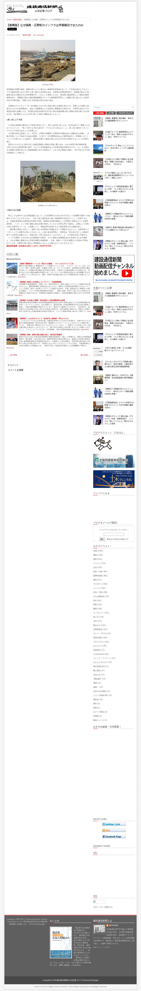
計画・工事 (98, 592)
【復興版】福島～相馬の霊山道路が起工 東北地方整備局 (40, 335)
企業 (95, 551)
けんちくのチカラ (100, 662)
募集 (95, 604)
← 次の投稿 (12, 355)
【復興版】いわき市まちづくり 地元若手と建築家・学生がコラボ (43, 318)
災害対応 (97, 650)
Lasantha (64, 987)
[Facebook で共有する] (16, 254)
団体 (95, 559)
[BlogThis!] (10, 254)
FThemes (44, 987)
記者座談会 (98, 629)
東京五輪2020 (99, 666)
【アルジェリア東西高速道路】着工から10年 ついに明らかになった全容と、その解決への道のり (119, 189)
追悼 (95, 708)
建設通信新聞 (113, 925)
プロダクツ (98, 584)
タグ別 (111, 113)
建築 (95, 555)
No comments (38, 35)
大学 (95, 621)
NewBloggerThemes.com (99, 987)
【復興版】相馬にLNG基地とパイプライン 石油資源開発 (40, 282)
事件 (95, 703)
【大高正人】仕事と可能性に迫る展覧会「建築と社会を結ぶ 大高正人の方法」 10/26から (119, 161)
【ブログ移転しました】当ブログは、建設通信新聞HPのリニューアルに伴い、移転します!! (119, 175)
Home (9, 19)
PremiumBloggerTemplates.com (79, 987)
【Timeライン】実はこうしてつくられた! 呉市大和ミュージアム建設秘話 (119, 148)
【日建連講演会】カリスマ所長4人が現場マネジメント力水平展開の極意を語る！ (119, 202)
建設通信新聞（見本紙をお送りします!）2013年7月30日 (28, 246)
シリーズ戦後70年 (100, 695)
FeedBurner (117, 539)
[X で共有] (13, 254)
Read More (22, 277)
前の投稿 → (85, 355)
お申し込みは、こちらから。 (70, 965)
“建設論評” (97, 679)
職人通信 (97, 670)
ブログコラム (98, 642)
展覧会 (96, 699)
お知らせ (97, 674)
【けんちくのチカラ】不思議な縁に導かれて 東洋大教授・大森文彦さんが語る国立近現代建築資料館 (119, 364)
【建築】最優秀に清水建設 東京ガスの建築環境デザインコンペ (119, 119)
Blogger (42, 924)
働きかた (97, 625)
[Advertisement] (102, 8)
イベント (97, 563)
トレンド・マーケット (102, 658)
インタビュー (98, 613)
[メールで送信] (7, 254)
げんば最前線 (98, 596)
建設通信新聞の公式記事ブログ (69, 980)
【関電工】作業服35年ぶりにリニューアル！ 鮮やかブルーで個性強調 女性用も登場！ (120, 216)
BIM (95, 600)
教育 (95, 580)
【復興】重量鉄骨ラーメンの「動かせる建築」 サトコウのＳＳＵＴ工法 (46, 264)
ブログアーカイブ (125, 113)
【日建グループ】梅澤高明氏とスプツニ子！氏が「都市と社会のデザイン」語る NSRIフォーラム (119, 134)
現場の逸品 (98, 637)
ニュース (97, 588)
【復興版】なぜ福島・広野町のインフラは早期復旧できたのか (45, 25)
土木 (95, 567)
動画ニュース (98, 720)
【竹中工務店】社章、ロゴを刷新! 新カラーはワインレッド (119, 349)
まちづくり (98, 646)
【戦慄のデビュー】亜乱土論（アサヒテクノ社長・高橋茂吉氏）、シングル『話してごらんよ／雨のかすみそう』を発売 (119, 245)
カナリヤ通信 (98, 712)
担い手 (96, 617)
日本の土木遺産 (99, 691)
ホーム (48, 355)
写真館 (96, 716)
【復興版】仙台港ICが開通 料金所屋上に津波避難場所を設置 (42, 300)
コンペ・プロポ (99, 633)
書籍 (95, 608)
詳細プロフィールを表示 (101, 947)
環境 (95, 683)
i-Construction (99, 654)
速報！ (96, 687)
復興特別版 (17, 19)
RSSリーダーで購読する (103, 907)
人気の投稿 (99, 113)
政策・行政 (98, 571)
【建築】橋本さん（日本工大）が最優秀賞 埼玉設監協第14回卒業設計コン (119, 377)
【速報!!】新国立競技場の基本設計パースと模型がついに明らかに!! (119, 228)
